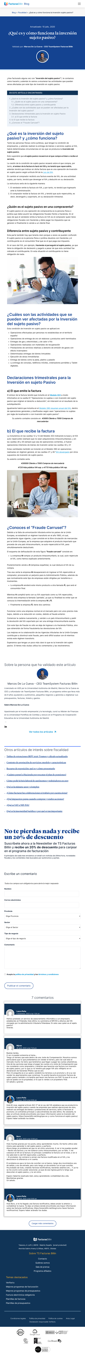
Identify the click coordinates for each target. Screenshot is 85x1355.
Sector (7, 922)
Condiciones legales (18, 1318)
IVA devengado (62, 452)
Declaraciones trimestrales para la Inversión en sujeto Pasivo (37, 114)
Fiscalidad (22, 12)
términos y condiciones (48, 974)
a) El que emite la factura (24, 117)
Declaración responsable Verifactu (42, 1322)
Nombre (7, 889)
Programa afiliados (42, 1271)
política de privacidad (24, 974)
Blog (14, 12)
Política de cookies (55, 1318)
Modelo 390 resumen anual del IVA (55, 408)
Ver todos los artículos (41, 731)
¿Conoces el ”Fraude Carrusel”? (24, 123)
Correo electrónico (12, 900)
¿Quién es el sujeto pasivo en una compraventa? (34, 102)
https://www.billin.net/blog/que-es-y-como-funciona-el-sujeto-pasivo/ (48, 1116)
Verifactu (10, 1282)
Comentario (9, 945)
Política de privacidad (37, 1318)
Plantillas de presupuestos (18, 1303)
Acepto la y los (32, 974)
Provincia (8, 911)
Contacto (42, 1259)
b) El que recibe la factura (21, 120)
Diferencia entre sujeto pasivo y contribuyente (33, 105)
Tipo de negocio (11, 933)
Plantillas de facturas (15, 1299)
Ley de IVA (48, 172)
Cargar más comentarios (42, 1223)
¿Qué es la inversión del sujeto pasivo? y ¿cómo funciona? (36, 99)
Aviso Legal (70, 1318)
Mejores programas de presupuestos (23, 1291)
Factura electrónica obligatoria (20, 1295)
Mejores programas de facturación (22, 1287)
